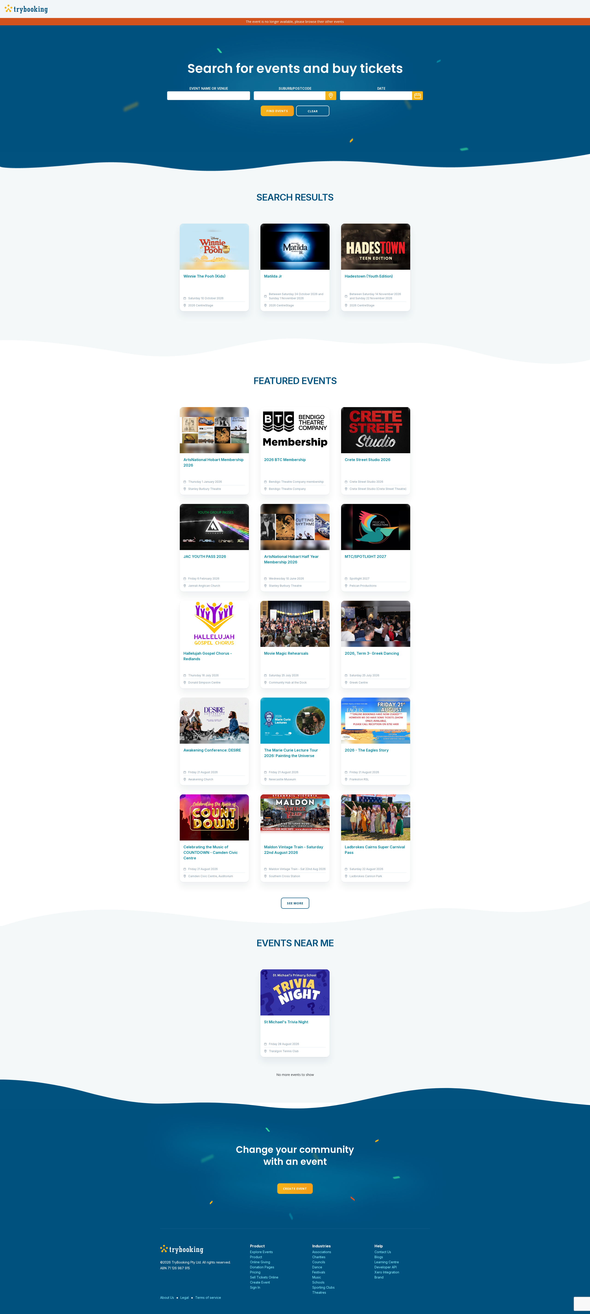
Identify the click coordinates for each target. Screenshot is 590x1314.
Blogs (379, 1257)
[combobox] (295, 95)
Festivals (318, 1272)
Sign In (255, 1287)
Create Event (295, 1189)
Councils (318, 1262)
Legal (184, 1297)
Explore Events (261, 1252)
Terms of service (208, 1297)
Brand (379, 1277)
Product (256, 1257)
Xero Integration (387, 1272)
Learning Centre (387, 1262)
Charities (318, 1257)
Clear (313, 111)
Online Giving (260, 1262)
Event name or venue (208, 88)
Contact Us (383, 1252)
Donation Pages (262, 1267)
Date (381, 88)
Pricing (255, 1272)
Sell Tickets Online (264, 1277)
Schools (318, 1282)
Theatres (319, 1292)
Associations (321, 1252)
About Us (167, 1297)
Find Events (277, 111)
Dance (317, 1267)
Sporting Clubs (323, 1287)
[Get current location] (330, 95)
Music (316, 1277)
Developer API (386, 1267)
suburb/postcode (295, 88)
